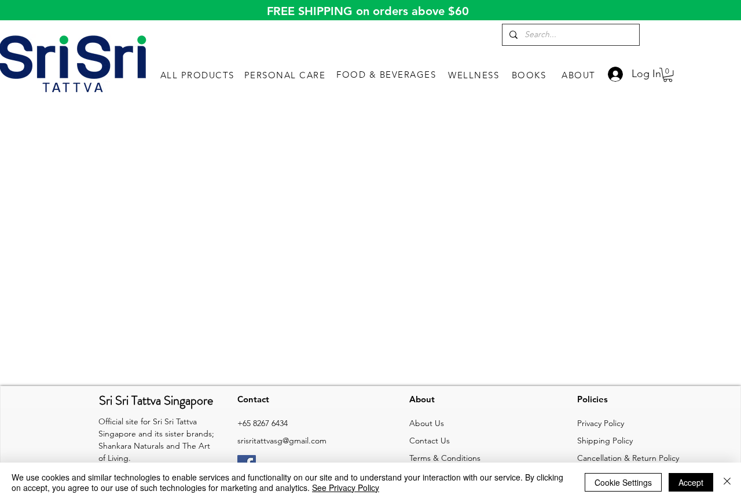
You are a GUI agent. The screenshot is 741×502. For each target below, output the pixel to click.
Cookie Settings (623, 482)
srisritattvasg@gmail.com (282, 440)
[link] (667, 75)
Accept (690, 482)
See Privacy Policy (345, 487)
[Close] (727, 482)
